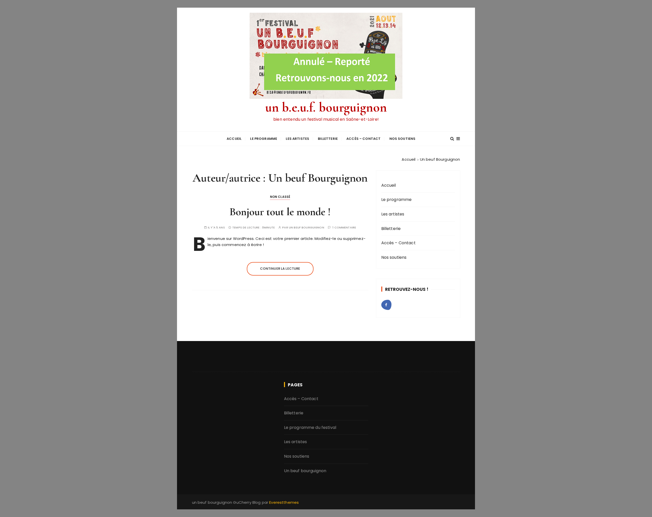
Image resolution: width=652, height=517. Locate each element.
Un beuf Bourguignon (306, 227)
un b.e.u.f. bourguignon (326, 107)
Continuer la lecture (280, 268)
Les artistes (297, 138)
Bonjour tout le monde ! (280, 211)
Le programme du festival (310, 427)
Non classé (280, 197)
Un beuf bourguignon (305, 471)
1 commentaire (344, 227)
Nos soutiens (402, 138)
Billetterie (328, 138)
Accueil (234, 138)
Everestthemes (284, 502)
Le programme (263, 138)
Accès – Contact (363, 138)
